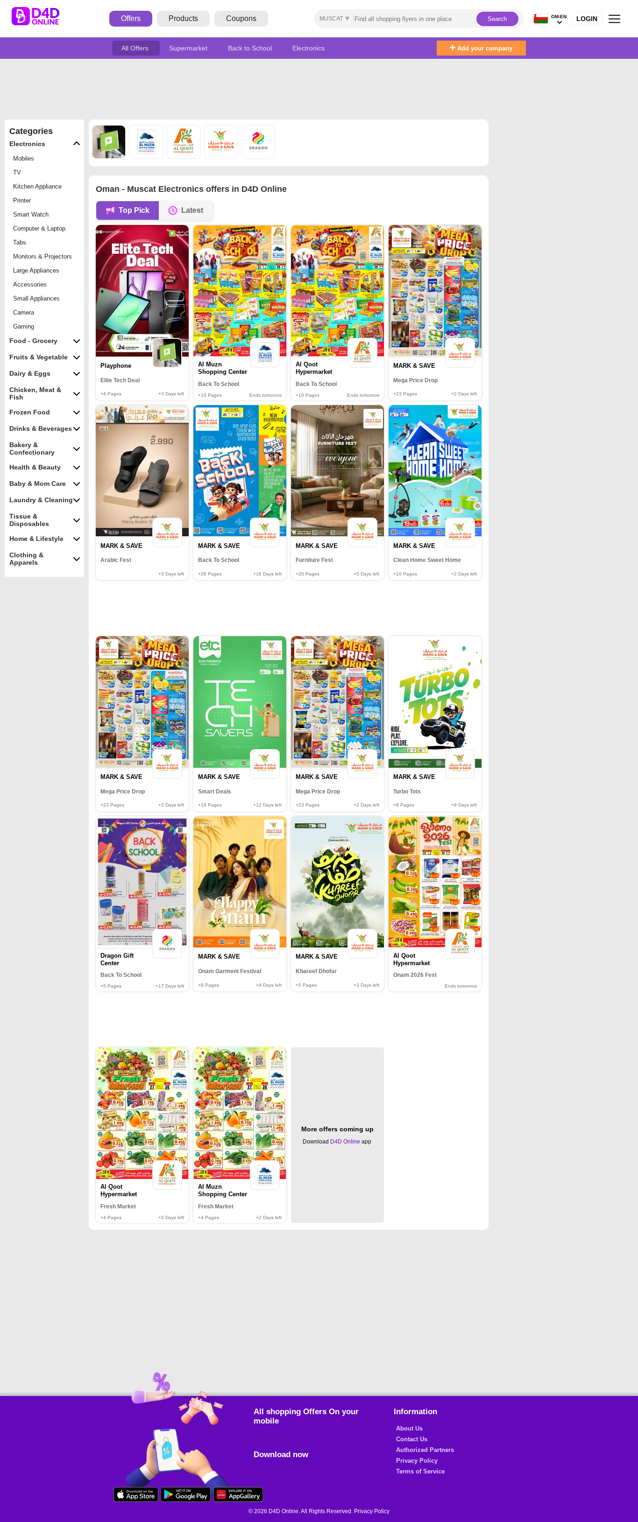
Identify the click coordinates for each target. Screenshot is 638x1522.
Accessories (30, 284)
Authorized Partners (425, 1449)
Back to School (251, 48)
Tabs (19, 242)
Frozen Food (29, 412)
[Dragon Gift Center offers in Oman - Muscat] (258, 156)
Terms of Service (420, 1471)
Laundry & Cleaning (41, 500)
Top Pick (134, 210)
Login (586, 18)
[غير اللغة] (541, 19)
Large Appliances (36, 270)
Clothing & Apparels (26, 558)
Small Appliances (36, 298)
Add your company (483, 48)
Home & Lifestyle (36, 538)
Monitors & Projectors (42, 256)
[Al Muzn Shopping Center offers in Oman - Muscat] (147, 156)
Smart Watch (31, 214)
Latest (192, 210)
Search (497, 18)
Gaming (23, 326)
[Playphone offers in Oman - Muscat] (109, 156)
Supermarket (189, 48)
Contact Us (411, 1439)
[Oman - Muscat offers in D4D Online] (42, 18)
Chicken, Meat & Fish (35, 393)
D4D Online (345, 1141)
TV (17, 172)
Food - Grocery (33, 340)
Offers (131, 18)
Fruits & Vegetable (38, 357)
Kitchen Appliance (37, 186)
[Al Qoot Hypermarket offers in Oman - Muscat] (184, 156)
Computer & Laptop (39, 228)
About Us (409, 1428)
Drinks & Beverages (40, 428)
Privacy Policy (417, 1460)
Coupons (241, 18)
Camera (23, 312)
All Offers (135, 48)
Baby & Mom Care (37, 483)
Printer (22, 200)
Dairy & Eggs (29, 373)
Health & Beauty (35, 467)
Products (183, 18)
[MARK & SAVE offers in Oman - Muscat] (222, 156)
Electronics (308, 48)
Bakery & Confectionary (32, 448)
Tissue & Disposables (29, 519)
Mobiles (23, 158)
